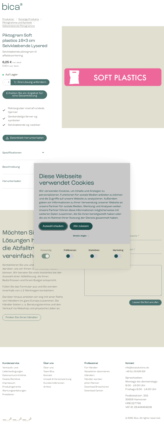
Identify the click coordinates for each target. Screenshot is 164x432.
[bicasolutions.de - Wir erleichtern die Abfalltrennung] (26, 6)
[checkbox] (46, 254)
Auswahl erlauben (53, 226)
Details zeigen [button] (80, 236)
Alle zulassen (81, 226)
